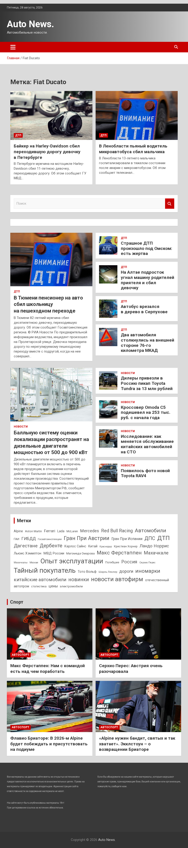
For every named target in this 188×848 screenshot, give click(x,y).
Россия (129, 561)
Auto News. (30, 24)
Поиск (169, 203)
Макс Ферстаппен (119, 553)
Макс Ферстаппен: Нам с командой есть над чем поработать (47, 668)
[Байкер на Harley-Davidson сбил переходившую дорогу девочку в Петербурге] (51, 115)
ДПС (149, 538)
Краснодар (106, 546)
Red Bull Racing (117, 530)
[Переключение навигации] (13, 47)
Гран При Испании (126, 539)
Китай (92, 546)
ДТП (18, 135)
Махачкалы (21, 562)
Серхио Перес (147, 562)
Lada (60, 531)
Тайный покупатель (45, 570)
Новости (21, 426)
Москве (34, 562)
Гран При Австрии (86, 538)
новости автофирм (117, 579)
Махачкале (156, 553)
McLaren (72, 531)
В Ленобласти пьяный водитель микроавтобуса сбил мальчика (133, 148)
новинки (78, 579)
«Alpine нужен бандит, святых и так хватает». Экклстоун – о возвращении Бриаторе (137, 744)
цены (53, 586)
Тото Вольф (87, 572)
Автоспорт (20, 654)
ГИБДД (28, 538)
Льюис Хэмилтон (27, 553)
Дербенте (51, 545)
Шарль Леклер (108, 571)
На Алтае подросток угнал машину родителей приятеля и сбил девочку (147, 280)
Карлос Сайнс (75, 546)
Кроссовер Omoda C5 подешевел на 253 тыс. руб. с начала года (145, 412)
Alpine (18, 531)
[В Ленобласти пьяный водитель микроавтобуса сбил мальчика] (136, 115)
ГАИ (16, 539)
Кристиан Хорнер (126, 546)
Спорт (16, 602)
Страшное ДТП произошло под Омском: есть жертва (146, 248)
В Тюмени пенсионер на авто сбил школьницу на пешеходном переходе (48, 304)
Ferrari (49, 531)
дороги (126, 571)
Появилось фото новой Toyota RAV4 (145, 473)
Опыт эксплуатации (71, 561)
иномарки (147, 571)
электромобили (71, 586)
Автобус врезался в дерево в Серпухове (144, 309)
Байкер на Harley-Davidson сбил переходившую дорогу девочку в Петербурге (47, 151)
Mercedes (89, 530)
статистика (39, 586)
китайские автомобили (40, 579)
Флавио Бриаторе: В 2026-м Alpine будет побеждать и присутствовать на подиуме (49, 744)
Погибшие (112, 562)
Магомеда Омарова (80, 553)
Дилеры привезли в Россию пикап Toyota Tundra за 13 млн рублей (147, 383)
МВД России (53, 553)
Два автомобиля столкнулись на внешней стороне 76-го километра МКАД (147, 342)
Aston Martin (33, 531)
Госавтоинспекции (50, 539)
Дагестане (26, 545)
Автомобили (150, 530)
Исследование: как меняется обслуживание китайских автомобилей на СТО (147, 444)
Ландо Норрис (154, 545)
